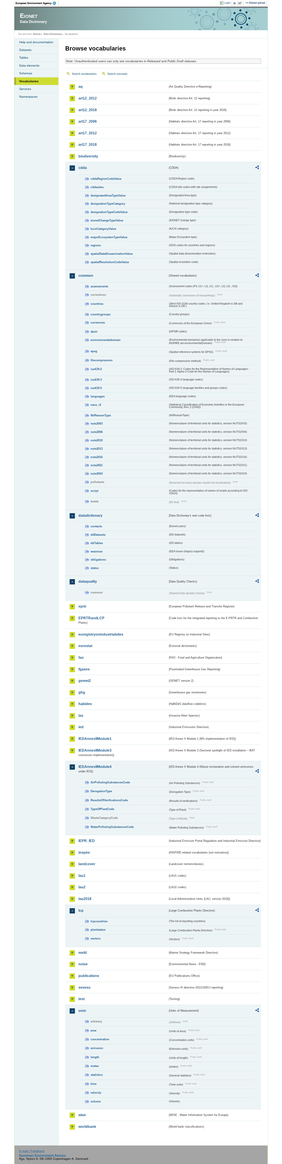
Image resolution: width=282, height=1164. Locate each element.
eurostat (85, 646)
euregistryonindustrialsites (100, 634)
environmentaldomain (106, 340)
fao (81, 657)
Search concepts (117, 74)
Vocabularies (29, 81)
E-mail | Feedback (32, 1151)
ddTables (97, 543)
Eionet (37, 34)
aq (80, 86)
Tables (23, 57)
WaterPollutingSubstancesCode (112, 827)
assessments (99, 286)
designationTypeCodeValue (109, 212)
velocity (96, 1092)
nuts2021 (97, 465)
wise (82, 1115)
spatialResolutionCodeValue (110, 262)
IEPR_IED (86, 841)
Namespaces (28, 96)
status (95, 568)
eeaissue (96, 551)
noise (83, 964)
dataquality (87, 581)
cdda (82, 168)
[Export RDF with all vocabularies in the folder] (257, 168)
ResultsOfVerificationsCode (109, 800)
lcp (80, 910)
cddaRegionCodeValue (106, 178)
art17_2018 (87, 144)
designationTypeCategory (108, 203)
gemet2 (84, 681)
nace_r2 (96, 404)
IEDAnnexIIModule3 (94, 750)
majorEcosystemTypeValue (109, 237)
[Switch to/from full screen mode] (240, 3)
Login (227, 3)
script (94, 490)
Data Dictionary (52, 34)
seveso (84, 987)
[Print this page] (235, 3)
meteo (95, 1066)
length (95, 1057)
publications (88, 976)
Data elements (29, 65)
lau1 (81, 876)
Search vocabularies (84, 74)
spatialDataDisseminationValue (112, 253)
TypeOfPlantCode (102, 809)
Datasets (25, 50)
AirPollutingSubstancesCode (110, 782)
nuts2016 (97, 457)
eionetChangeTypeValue (107, 220)
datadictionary (90, 515)
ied (80, 727)
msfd (82, 952)
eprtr (82, 606)
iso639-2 (96, 369)
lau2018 (84, 899)
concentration (100, 1039)
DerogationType (101, 791)
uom (82, 1010)
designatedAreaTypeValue (108, 195)
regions (96, 245)
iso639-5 (96, 388)
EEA (37, 3)
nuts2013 (97, 448)
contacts (96, 526)
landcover (86, 864)
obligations (98, 559)
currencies (98, 322)
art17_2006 (87, 121)
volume (96, 1101)
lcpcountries (99, 921)
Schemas (25, 73)
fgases (84, 669)
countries (97, 303)
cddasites (97, 187)
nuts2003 (97, 423)
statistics (97, 1074)
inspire (84, 852)
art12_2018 (87, 110)
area (93, 1030)
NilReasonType (101, 415)
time (93, 1083)
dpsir (94, 331)
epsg (94, 351)
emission (97, 1048)
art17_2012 (87, 133)
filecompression (102, 360)
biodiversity (88, 156)
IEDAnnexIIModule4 (94, 767)
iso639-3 (96, 379)
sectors (95, 938)
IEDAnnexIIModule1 (94, 739)
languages (98, 396)
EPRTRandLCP (91, 618)
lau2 (81, 887)
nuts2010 (97, 440)
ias (80, 715)
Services (25, 89)
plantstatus (98, 929)
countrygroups (101, 314)
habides (85, 704)
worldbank (87, 1126)
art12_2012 (87, 98)
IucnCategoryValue (103, 228)
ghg (81, 692)
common (85, 275)
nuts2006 (97, 432)
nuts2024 (97, 473)
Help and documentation (36, 42)
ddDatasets (98, 534)
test (81, 999)
